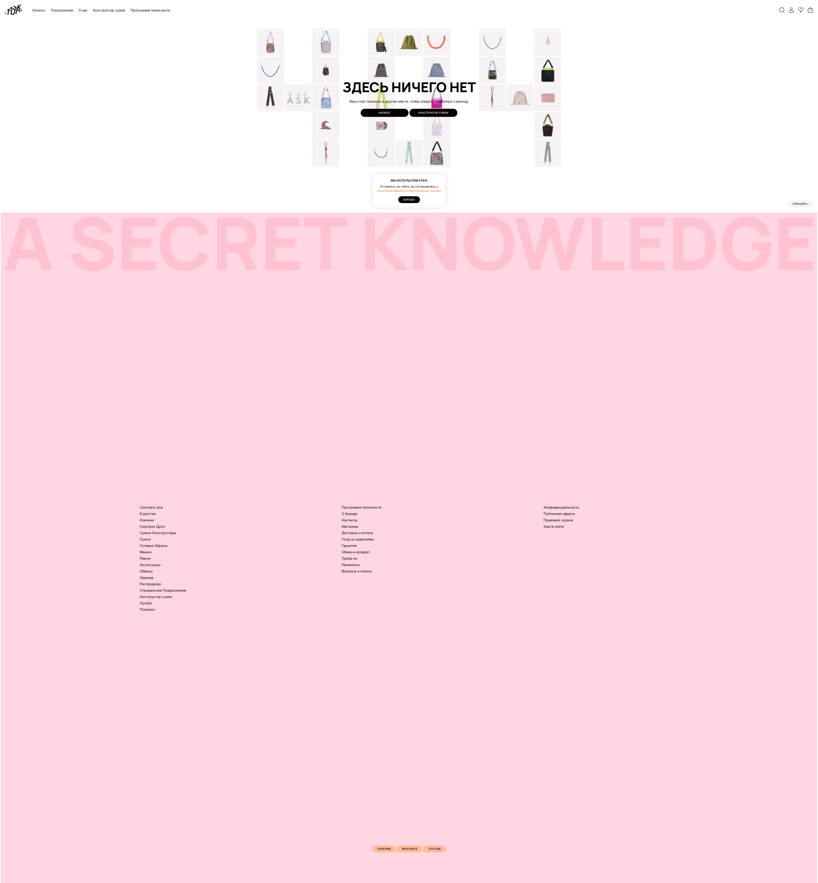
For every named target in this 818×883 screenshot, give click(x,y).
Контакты (349, 520)
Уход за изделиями (358, 539)
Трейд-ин (349, 558)
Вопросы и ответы (357, 571)
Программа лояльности (150, 10)
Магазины (350, 526)
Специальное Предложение (163, 590)
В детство (148, 514)
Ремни (145, 558)
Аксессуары (150, 565)
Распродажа (150, 584)
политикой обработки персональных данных (409, 190)
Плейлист (148, 609)
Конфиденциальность (561, 507)
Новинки (147, 520)
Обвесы (146, 571)
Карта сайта (554, 526)
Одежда (146, 577)
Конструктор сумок (109, 10)
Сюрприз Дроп (152, 526)
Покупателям (62, 10)
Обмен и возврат (356, 552)
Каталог (39, 10)
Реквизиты (351, 565)
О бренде (349, 514)
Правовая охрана (558, 520)
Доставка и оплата (357, 533)
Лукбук (146, 603)
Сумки (145, 539)
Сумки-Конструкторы (158, 533)
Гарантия (349, 545)
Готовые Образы (153, 545)
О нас (83, 10)
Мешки (145, 552)
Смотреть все (151, 507)
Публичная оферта (559, 514)
